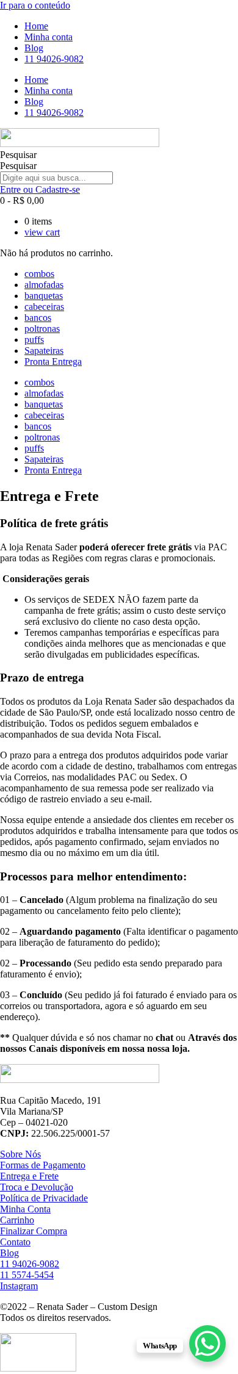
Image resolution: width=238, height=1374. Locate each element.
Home (36, 26)
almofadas (43, 284)
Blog (33, 48)
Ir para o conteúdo (35, 5)
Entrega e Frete (29, 1176)
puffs (34, 339)
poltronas (42, 328)
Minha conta (48, 37)
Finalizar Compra (33, 1231)
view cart (42, 232)
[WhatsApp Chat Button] (207, 1343)
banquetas (43, 295)
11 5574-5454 (27, 1275)
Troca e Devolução (36, 1187)
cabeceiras (44, 306)
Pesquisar (18, 154)
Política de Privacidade (44, 1198)
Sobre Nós (20, 1154)
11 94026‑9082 (54, 59)
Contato (15, 1242)
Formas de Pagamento (42, 1165)
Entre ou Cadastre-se (40, 189)
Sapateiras (43, 350)
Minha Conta (25, 1209)
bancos (37, 317)
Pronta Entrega (53, 361)
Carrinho (17, 1220)
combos (39, 273)
